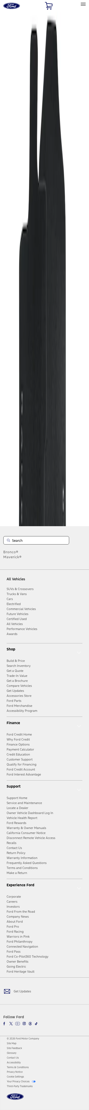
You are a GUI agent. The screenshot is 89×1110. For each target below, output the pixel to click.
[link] (11, 1043)
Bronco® (10, 552)
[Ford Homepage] (15, 1099)
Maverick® (12, 557)
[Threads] (30, 1023)
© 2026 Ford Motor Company (23, 1038)
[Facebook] (5, 1023)
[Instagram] (24, 1023)
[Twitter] (11, 1023)
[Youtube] (17, 1023)
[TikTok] (36, 1023)
